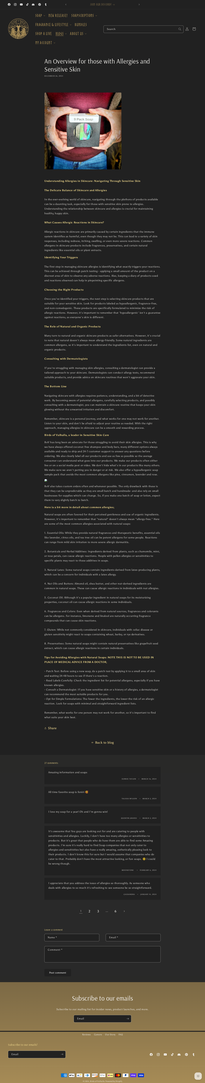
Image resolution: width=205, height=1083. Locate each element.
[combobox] (143, 29)
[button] (39, 15)
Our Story (110, 1034)
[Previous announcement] (65, 4)
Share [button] (52, 728)
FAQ (121, 1034)
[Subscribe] (127, 1018)
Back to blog (104, 742)
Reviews (86, 1034)
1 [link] (81, 911)
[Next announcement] (139, 4)
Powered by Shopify (113, 1081)
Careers (98, 1034)
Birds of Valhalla (97, 1081)
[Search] (179, 29)
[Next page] (124, 911)
